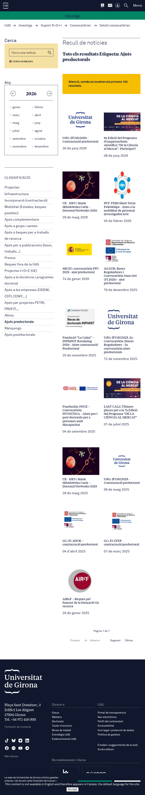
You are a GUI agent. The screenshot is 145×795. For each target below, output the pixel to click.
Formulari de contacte (18, 727)
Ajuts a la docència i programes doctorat (29, 280)
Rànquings (13, 328)
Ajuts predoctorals (19, 322)
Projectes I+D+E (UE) (21, 271)
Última (129, 640)
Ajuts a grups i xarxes (21, 226)
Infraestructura (17, 194)
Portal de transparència (112, 712)
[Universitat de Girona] (23, 682)
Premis (10, 258)
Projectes (12, 187)
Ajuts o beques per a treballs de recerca (27, 235)
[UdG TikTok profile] (7, 740)
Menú (137, 5)
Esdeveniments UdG (64, 739)
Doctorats (58, 721)
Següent (115, 640)
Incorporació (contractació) (26, 200)
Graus (55, 712)
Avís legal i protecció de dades (116, 730)
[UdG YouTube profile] (20, 748)
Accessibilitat (106, 725)
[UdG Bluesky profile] (13, 740)
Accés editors (106, 749)
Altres (9, 315)
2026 (31, 93)
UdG (8, 25)
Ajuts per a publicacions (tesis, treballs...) (28, 248)
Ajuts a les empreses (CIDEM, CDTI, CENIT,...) (27, 293)
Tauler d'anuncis (62, 725)
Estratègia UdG (61, 734)
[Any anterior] (13, 93)
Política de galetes (109, 734)
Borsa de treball (61, 730)
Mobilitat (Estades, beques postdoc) (25, 210)
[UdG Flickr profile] (13, 748)
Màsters (57, 717)
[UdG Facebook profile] (7, 748)
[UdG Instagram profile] (20, 740)
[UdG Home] (5, 5)
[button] (49, 52)
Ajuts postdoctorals (20, 335)
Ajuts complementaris (22, 219)
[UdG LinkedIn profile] (27, 740)
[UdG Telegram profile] (27, 748)
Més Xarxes (11, 756)
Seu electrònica (107, 717)
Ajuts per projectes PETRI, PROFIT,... (25, 306)
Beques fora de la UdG (22, 264)
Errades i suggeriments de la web (118, 745)
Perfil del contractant (110, 721)
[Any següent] (49, 93)
